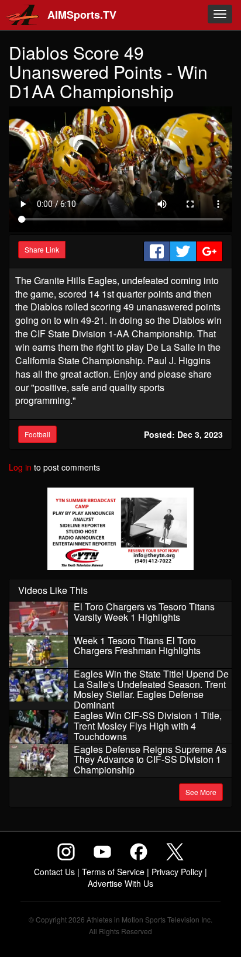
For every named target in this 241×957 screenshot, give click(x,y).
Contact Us (54, 871)
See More (200, 792)
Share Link (42, 249)
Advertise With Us (120, 883)
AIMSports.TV (81, 14)
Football (37, 434)
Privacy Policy (177, 871)
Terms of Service (113, 871)
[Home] (19, 15)
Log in (20, 467)
